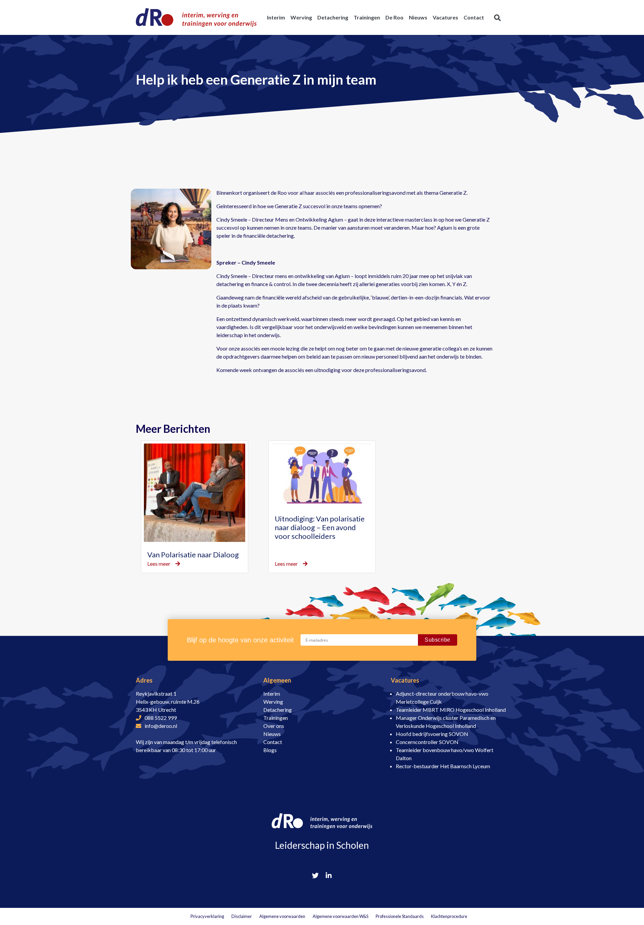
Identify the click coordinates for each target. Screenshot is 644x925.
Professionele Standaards (400, 916)
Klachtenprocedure (449, 916)
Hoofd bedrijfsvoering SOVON (432, 734)
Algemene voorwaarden (282, 916)
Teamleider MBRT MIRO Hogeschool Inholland (451, 709)
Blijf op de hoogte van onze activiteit (240, 640)
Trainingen (275, 717)
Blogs (270, 750)
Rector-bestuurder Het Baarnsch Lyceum (443, 766)
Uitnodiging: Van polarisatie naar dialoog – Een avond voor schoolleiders (320, 527)
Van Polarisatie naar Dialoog (193, 554)
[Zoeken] (497, 17)
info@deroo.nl (161, 726)
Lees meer (158, 563)
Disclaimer (241, 916)
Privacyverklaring (207, 916)
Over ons (273, 726)
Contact (272, 742)
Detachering (277, 709)
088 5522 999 (161, 717)
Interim (271, 693)
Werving (273, 701)
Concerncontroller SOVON (427, 742)
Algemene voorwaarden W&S (340, 916)
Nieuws (272, 734)
